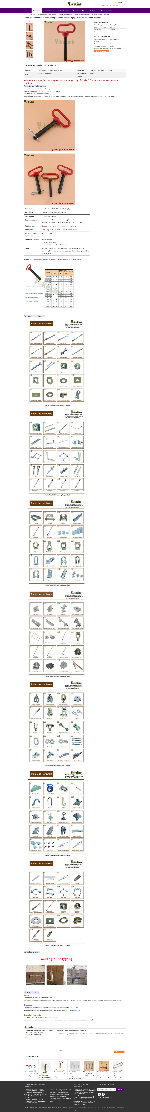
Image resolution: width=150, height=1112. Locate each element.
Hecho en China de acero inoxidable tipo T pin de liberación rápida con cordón (36, 1096)
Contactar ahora (103, 51)
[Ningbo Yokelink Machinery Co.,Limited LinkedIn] (99, 1095)
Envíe (120, 1089)
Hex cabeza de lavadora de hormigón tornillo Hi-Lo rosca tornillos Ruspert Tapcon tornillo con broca (84, 1097)
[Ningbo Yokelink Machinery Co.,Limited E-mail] (27, 1037)
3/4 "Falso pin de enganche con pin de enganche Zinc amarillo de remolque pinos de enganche (45, 1079)
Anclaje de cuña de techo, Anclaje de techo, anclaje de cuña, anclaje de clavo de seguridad (84, 1103)
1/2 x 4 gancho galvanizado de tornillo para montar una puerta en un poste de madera (61, 1100)
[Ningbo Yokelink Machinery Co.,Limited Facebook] (104, 1095)
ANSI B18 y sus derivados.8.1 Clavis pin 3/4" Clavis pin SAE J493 (89, 1075)
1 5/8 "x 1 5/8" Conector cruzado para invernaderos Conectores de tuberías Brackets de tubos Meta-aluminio (60, 1091)
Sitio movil (101, 1100)
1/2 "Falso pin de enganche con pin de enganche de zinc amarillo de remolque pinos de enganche (59, 1076)
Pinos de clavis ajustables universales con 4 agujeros (74, 1074)
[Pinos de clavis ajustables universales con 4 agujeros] (75, 1066)
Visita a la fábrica (63, 11)
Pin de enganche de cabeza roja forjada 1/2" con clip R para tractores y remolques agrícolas (31, 1076)
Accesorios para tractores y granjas (46, 14)
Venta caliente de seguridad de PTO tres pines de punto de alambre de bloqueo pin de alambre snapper (36, 1090)
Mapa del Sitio (107, 1098)
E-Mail (100, 1098)
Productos (36, 11)
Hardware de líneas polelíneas (81, 1085)
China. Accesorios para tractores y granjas (49, 1107)
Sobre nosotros (49, 11)
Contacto (92, 11)
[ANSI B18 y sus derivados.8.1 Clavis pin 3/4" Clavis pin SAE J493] (89, 1066)
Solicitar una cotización (107, 11)
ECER (74, 1110)
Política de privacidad (31, 1107)
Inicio (27, 11)
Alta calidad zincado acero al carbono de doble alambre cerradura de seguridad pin (103, 1076)
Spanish (119, 2)
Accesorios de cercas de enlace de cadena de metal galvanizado (59, 1095)
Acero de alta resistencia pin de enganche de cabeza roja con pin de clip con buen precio (36, 1101)
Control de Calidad (79, 11)
